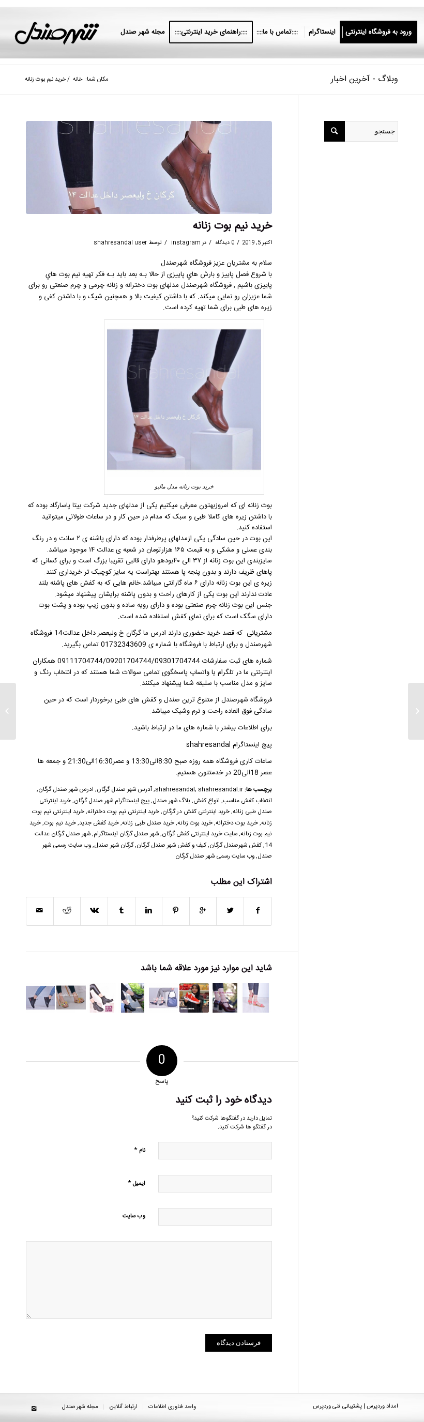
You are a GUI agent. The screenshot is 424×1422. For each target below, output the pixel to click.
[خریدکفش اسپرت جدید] (193, 997)
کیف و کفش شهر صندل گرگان (171, 845)
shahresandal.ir (220, 789)
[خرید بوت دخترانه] (101, 997)
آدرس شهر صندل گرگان (124, 789)
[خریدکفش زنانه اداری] (224, 997)
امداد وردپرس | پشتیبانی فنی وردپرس (355, 1406)
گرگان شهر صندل (113, 845)
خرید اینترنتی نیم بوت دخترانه (123, 812)
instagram (186, 242)
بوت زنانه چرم (224, 605)
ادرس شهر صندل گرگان (66, 789)
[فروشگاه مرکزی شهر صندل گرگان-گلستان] (70, 997)
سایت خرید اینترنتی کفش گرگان (199, 834)
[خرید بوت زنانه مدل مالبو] (149, 168)
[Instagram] (33, 1409)
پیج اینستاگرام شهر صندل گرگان (111, 801)
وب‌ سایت (134, 1216)
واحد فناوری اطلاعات (172, 1407)
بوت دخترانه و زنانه (132, 285)
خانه (77, 80)
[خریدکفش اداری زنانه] (132, 997)
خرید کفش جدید (99, 823)
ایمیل (136, 1183)
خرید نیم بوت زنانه (232, 226)
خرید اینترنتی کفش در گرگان (196, 812)
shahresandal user (120, 242)
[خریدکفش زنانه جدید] (163, 997)
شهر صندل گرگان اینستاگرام (126, 834)
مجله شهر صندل (80, 1407)
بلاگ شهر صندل (171, 801)
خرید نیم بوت (60, 823)
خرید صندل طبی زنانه (148, 823)
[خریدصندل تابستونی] (255, 997)
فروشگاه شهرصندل (206, 285)
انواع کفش (206, 801)
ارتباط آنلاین (123, 1407)
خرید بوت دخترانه (237, 823)
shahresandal (175, 789)
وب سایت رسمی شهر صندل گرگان (214, 856)
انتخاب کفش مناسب (247, 801)
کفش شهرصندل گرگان (235, 845)
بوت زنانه (260, 505)
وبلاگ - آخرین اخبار (364, 79)
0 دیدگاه (224, 242)
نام (139, 1149)
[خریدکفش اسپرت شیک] (40, 997)
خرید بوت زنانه (195, 823)
